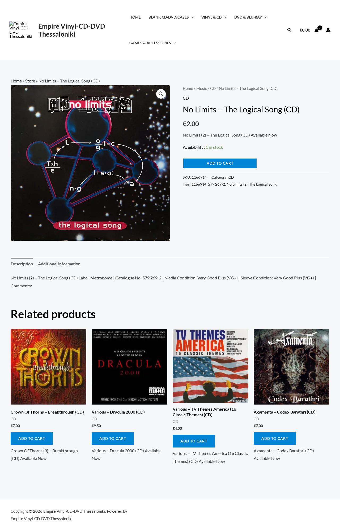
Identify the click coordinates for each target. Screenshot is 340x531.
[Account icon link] (328, 30)
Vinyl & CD (211, 17)
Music (201, 88)
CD (213, 88)
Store (30, 80)
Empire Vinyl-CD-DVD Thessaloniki (71, 30)
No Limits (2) (237, 184)
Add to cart (220, 163)
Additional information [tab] (59, 263)
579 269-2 (216, 184)
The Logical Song (263, 184)
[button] (191, 17)
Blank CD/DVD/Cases (168, 17)
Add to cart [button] (31, 438)
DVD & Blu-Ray (248, 17)
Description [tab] (22, 263)
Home (135, 17)
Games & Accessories (150, 43)
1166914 (199, 184)
